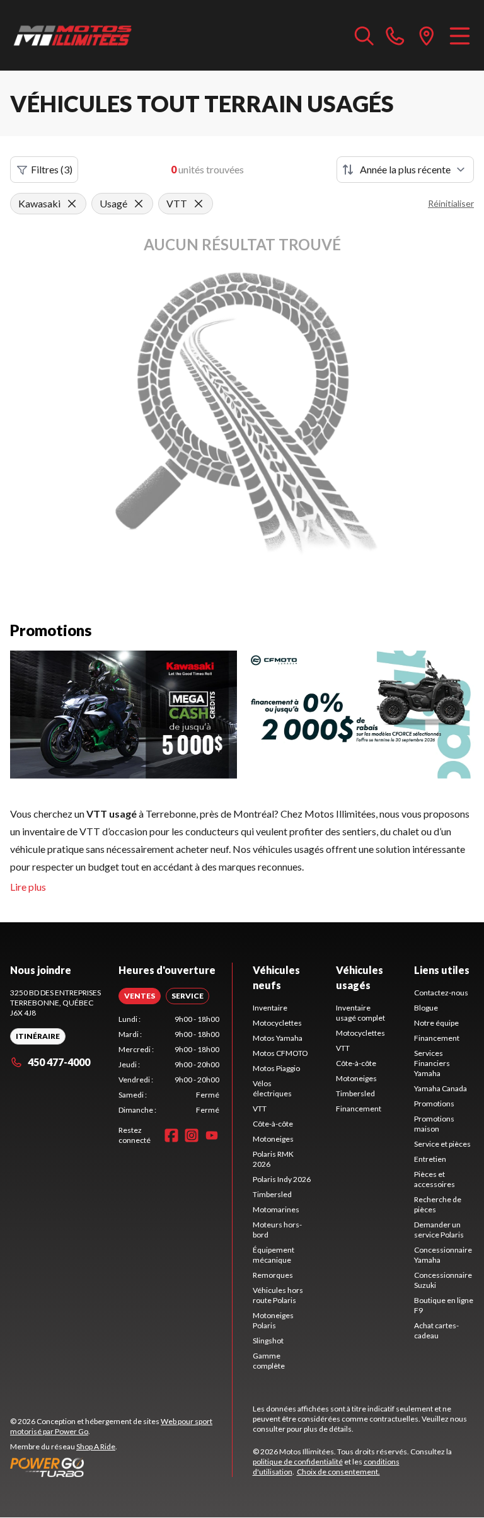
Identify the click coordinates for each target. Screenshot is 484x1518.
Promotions (434, 1103)
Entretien (430, 1159)
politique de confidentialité (298, 1461)
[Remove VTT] (198, 203)
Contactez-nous (441, 992)
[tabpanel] (168, 1064)
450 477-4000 (59, 1062)
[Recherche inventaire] (364, 35)
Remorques (273, 1275)
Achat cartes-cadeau (436, 1330)
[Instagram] (191, 1135)
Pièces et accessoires (434, 1179)
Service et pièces (442, 1144)
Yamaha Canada (440, 1088)
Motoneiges (273, 1139)
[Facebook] (171, 1135)
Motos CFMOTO (280, 1053)
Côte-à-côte (273, 1123)
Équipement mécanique (273, 1255)
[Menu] (460, 35)
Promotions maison (434, 1123)
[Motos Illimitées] (73, 35)
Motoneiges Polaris (273, 1320)
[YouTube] (211, 1135)
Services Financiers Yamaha (432, 1063)
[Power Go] (121, 1467)
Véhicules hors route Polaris (278, 1295)
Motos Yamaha (277, 1038)
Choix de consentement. (338, 1471)
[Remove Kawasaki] (72, 203)
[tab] (139, 996)
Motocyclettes (277, 1023)
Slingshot (268, 1340)
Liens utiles (442, 970)
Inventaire (270, 1007)
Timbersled (272, 1194)
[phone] (395, 35)
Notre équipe (436, 1023)
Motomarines (276, 1209)
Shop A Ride (95, 1446)
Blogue (426, 1007)
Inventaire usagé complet (360, 1013)
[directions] (427, 35)
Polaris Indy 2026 (282, 1179)
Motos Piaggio (276, 1068)
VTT (260, 1108)
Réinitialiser (451, 203)
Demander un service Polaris (439, 1229)
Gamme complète (269, 1360)
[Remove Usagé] (138, 203)
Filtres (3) (51, 169)
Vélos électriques (272, 1088)
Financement (358, 1108)
